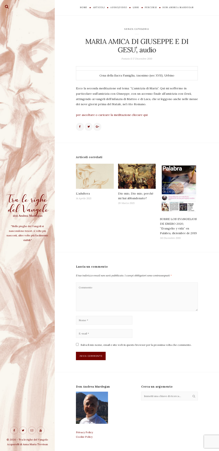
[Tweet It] (89, 127)
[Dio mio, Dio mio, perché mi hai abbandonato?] (137, 176)
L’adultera (83, 193)
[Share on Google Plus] (97, 127)
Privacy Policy (84, 432)
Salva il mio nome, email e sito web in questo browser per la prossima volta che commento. (136, 344)
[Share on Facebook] (80, 127)
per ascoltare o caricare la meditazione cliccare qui (112, 115)
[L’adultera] (95, 176)
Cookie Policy (84, 436)
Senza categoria (136, 29)
